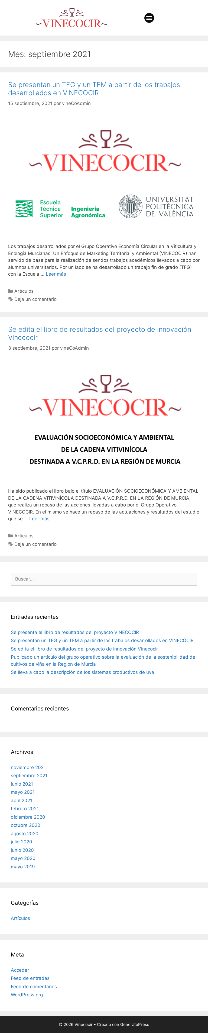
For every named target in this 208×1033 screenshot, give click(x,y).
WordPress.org (27, 994)
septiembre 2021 (29, 775)
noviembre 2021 (28, 767)
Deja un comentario (35, 299)
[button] (149, 18)
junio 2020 (22, 850)
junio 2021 (22, 784)
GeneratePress (134, 1024)
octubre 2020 (25, 825)
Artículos (24, 291)
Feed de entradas (30, 978)
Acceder (20, 970)
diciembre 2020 (28, 817)
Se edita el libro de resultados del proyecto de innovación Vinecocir (84, 649)
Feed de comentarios (34, 986)
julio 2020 (21, 841)
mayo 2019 (23, 866)
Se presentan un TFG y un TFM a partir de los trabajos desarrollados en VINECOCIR (94, 89)
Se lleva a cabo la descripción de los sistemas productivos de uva (82, 672)
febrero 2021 (25, 808)
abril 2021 (21, 800)
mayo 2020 (23, 858)
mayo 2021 (23, 792)
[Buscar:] (104, 579)
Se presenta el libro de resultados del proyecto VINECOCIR (75, 632)
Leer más (56, 274)
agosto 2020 (24, 833)
